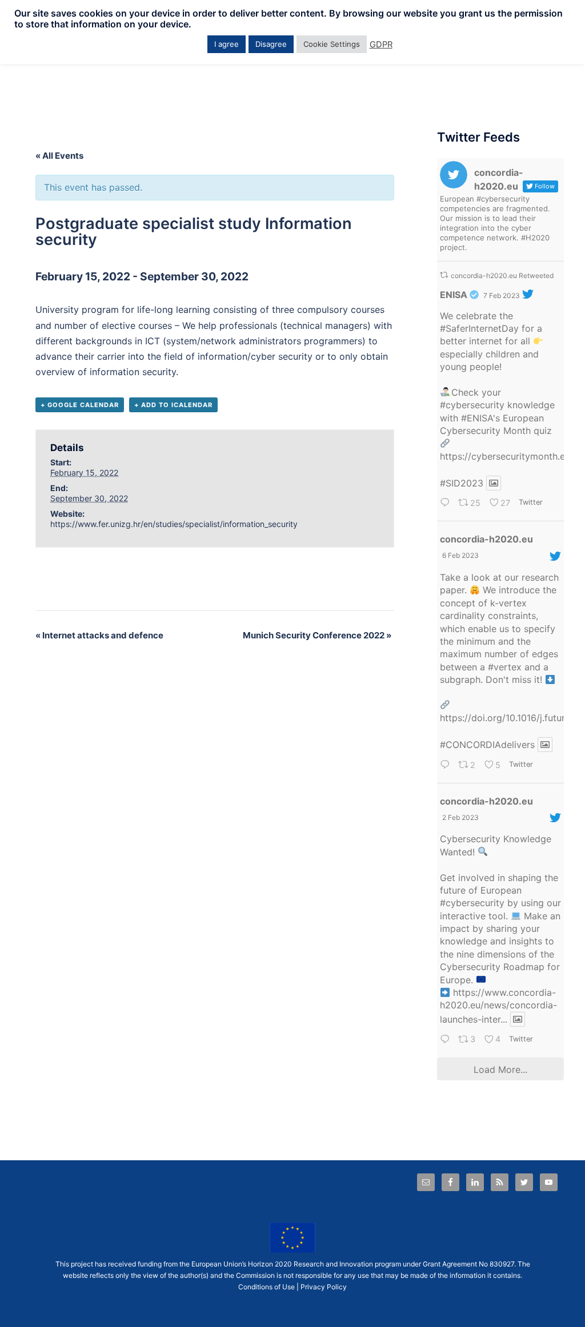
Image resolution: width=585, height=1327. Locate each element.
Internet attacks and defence (99, 635)
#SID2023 (461, 483)
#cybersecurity (472, 405)
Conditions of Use (266, 1286)
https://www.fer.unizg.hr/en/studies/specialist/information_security (174, 524)
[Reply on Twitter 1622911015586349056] (446, 504)
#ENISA (477, 418)
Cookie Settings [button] (331, 44)
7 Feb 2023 (501, 295)
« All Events (59, 155)
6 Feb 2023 (460, 555)
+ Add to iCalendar (173, 405)
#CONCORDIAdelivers (487, 744)
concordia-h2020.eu (486, 539)
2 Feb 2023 (460, 817)
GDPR (381, 44)
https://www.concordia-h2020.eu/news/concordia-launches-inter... (498, 1006)
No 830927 (496, 1264)
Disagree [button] (271, 44)
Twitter (530, 502)
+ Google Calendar (80, 405)
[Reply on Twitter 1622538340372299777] (446, 765)
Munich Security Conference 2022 (317, 635)
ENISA (453, 294)
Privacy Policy (323, 1286)
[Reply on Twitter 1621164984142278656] (446, 1040)
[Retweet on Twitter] (444, 275)
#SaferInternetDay (479, 328)
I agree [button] (226, 44)
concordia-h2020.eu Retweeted (502, 275)
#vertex (505, 667)
